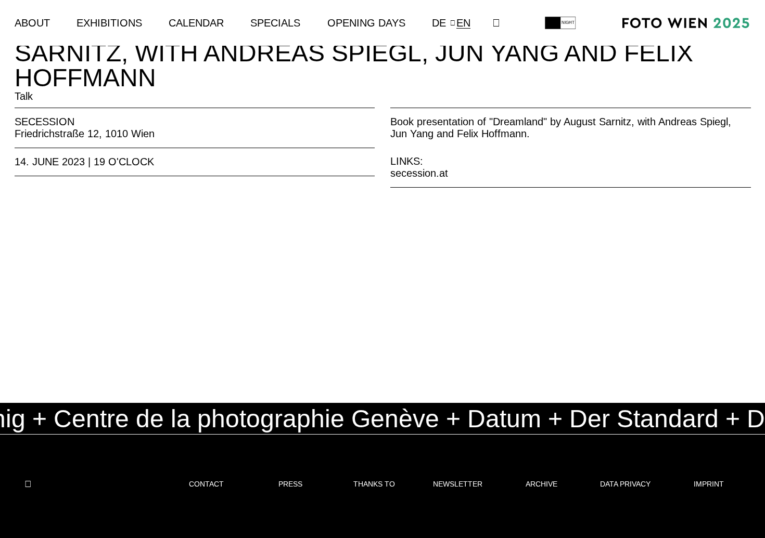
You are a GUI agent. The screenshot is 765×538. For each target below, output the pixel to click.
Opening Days (366, 23)
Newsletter (457, 484)
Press (290, 484)
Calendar (196, 23)
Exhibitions (109, 23)
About (32, 23)
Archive (541, 484)
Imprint (709, 484)
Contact (206, 484)
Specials (275, 23)
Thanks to (374, 484)
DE (439, 23)
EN (463, 23)
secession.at (419, 173)
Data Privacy (625, 484)
